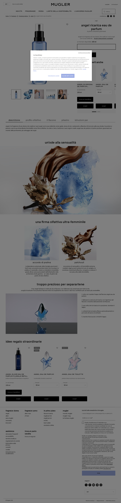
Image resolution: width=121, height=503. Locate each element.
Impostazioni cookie (53, 75)
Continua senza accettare (84, 52)
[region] (61, 65)
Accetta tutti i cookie (67, 75)
